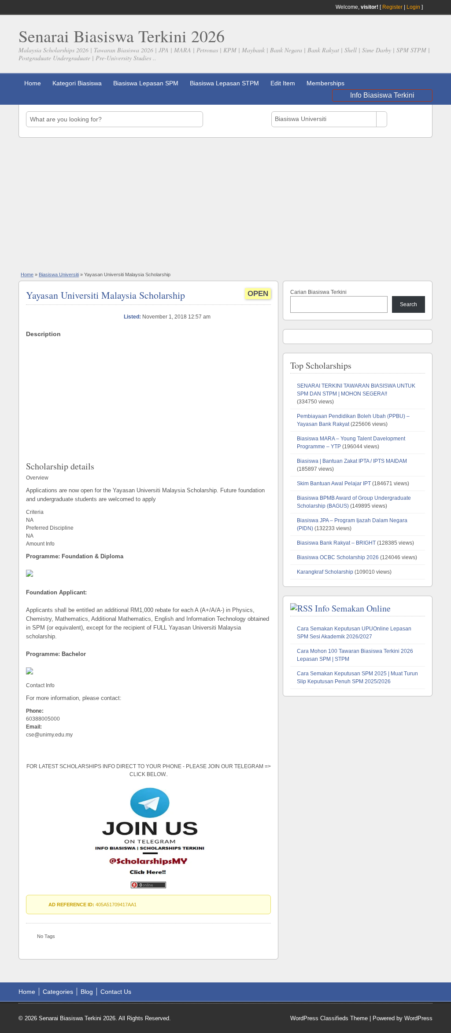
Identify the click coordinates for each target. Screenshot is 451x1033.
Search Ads (408, 119)
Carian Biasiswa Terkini (318, 292)
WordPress (418, 1018)
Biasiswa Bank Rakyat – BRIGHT (336, 543)
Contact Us (115, 991)
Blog (87, 991)
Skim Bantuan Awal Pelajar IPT (334, 483)
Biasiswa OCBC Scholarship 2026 (338, 557)
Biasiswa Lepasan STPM (224, 83)
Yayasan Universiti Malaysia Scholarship (105, 295)
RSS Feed (429, 7)
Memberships (325, 83)
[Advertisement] (225, 203)
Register (392, 7)
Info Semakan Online (353, 608)
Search (408, 304)
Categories (58, 991)
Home (32, 83)
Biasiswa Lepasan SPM (145, 83)
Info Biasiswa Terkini (382, 95)
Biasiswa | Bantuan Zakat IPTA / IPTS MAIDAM (352, 461)
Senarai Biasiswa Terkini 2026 (121, 36)
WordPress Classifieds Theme (329, 1018)
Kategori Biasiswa (77, 83)
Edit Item (282, 83)
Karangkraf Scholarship (325, 572)
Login (413, 7)
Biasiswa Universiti (59, 274)
